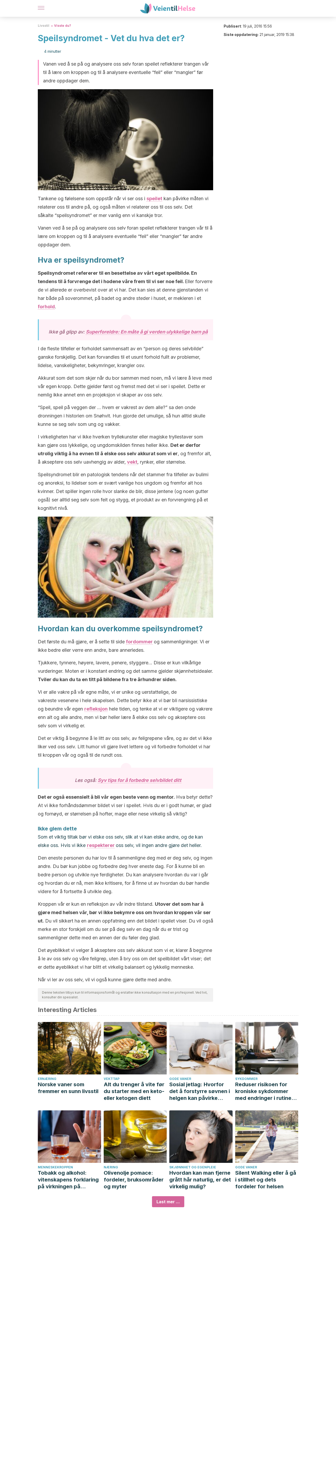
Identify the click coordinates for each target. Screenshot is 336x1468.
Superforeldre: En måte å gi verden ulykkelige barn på (147, 332)
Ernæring (47, 1079)
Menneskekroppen (55, 1167)
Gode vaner (180, 1079)
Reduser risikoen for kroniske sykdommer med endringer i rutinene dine (266, 1091)
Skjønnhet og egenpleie (192, 1167)
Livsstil (43, 26)
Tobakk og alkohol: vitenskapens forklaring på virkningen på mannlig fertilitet (68, 1180)
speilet (154, 198)
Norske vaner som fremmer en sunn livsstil (68, 1087)
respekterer (101, 845)
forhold (46, 306)
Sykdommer (246, 1079)
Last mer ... (168, 1201)
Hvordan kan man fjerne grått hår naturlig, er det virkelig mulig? (200, 1180)
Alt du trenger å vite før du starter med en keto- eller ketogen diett (134, 1091)
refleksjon (96, 709)
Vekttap (111, 1079)
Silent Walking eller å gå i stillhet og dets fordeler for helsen (265, 1180)
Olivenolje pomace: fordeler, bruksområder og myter (134, 1180)
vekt (132, 462)
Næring (111, 1167)
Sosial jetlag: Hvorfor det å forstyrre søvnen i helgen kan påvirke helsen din (199, 1091)
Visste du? (62, 26)
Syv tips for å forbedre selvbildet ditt (139, 780)
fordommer (139, 641)
